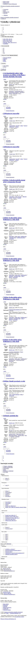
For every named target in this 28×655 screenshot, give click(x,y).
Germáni (19, 197)
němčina (7, 495)
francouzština (8, 492)
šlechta (10, 277)
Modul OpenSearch (7, 607)
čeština (6, 491)
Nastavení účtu (6, 11)
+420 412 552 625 (6, 592)
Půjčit (4, 79)
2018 (6, 538)
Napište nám (5, 608)
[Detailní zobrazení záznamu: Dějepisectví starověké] (4, 132)
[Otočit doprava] (4, 106)
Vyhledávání (5, 9)
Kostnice (13, 436)
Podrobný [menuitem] (5, 58)
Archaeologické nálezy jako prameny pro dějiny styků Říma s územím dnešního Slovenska (14, 74)
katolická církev (12, 434)
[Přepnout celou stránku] (7, 138)
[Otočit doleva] (3, 106)
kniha (6, 478)
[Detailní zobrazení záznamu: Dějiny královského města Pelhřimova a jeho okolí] (4, 244)
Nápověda (5, 13)
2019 (6, 537)
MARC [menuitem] (4, 61)
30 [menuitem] (3, 50)
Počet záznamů (5, 46)
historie (10, 93)
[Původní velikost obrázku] (6, 138)
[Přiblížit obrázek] (3, 138)
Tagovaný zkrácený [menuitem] (7, 57)
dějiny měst (17, 236)
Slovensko (22, 92)
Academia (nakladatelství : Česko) (16, 352)
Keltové (15, 197)
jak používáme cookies (19, 616)
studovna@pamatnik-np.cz (9, 570)
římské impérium (16, 394)
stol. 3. (19, 93)
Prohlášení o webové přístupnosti (10, 4)
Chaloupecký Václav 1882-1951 (12, 517)
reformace (11, 276)
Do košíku (3, 63)
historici (16, 126)
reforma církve (21, 435)
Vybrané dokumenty (10, 110)
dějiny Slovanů (18, 196)
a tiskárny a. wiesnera (9, 549)
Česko (6, 527)
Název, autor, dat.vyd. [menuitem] (7, 40)
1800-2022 (9, 543)
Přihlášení (5, 15)
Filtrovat (2, 474)
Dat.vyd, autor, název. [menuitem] (7, 41)
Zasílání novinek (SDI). (8, 467)
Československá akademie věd (15, 309)
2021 (6, 535)
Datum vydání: (6, 543)
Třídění (7, 36)
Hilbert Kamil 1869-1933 (10, 520)
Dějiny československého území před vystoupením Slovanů (14, 181)
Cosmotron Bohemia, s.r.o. (15, 613)
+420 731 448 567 (7, 593)
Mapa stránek (6, 604)
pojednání (17, 436)
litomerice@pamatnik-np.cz (9, 594)
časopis (6, 479)
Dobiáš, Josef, (12, 84)
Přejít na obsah (6, 1)
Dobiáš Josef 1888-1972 (10, 515)
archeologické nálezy (19, 91)
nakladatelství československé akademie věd (14, 553)
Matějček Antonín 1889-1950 (11, 516)
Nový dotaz (5, 472)
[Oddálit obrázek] (4, 138)
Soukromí (5, 606)
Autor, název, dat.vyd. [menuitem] (7, 39)
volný (6, 485)
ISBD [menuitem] (4, 60)
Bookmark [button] (8, 108)
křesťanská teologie (13, 435)
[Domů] (10, 6)
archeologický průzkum (14, 92)
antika (21, 125)
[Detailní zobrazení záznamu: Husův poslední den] (4, 442)
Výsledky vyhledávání (7, 466)
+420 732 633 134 (7, 569)
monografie (11, 238)
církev (22, 276)
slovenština (7, 496)
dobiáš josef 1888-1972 (10, 505)
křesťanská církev (20, 434)
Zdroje (4, 469)
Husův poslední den (10, 415)
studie (6, 504)
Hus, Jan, (11, 430)
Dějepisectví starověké (11, 113)
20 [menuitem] (3, 49)
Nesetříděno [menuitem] (5, 43)
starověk (18, 125)
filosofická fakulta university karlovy (13, 550)
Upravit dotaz (6, 468)
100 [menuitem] (4, 53)
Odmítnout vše (13, 618)
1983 (6, 539)
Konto (4, 10)
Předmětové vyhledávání (8, 470)
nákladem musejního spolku (11, 554)
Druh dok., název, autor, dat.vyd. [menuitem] (10, 42)
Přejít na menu (6, 2)
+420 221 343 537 (6, 568)
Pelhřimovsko (24, 236)
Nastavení (8, 618)
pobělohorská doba (21, 237)
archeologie (11, 91)
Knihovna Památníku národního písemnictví (10, 17)
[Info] (8, 138)
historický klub (8, 551)
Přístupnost (5, 605)
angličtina (7, 493)
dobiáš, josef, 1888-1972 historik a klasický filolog (15, 507)
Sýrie (10, 394)
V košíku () (3, 18)
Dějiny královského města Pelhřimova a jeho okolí (12, 218)
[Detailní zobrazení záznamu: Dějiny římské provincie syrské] (4, 401)
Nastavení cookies (7, 609)
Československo (8, 528)
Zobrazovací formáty (9, 55)
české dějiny (12, 196)
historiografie (12, 125)
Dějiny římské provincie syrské (14, 381)
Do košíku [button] (8, 107)
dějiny (21, 394)
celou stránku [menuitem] (6, 65)
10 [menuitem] (3, 48)
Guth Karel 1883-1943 (10, 519)
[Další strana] (7, 106)
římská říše (15, 93)
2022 (6, 534)
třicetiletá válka (13, 237)
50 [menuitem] (3, 51)
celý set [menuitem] (4, 67)
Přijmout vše (3, 618)
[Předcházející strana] (6, 106)
